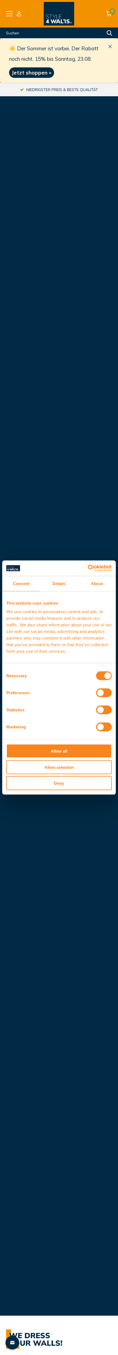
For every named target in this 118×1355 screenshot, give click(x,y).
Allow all (59, 751)
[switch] (104, 693)
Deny (59, 783)
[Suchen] (109, 33)
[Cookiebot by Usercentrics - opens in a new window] (88, 568)
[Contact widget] (12, 1342)
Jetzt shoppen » (31, 72)
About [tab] (97, 583)
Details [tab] (59, 583)
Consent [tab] (21, 583)
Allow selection (59, 767)
